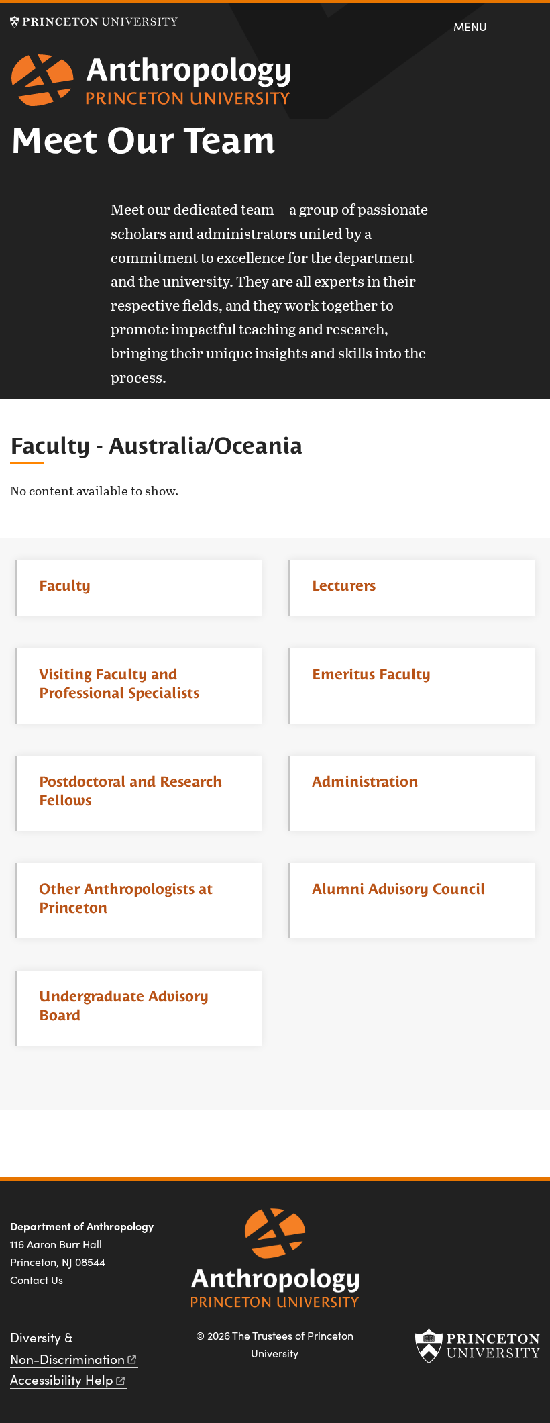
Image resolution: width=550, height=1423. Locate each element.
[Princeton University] (94, 22)
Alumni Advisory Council (398, 889)
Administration (365, 781)
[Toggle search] (530, 25)
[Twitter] (493, 1231)
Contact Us (36, 1280)
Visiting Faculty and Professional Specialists (119, 683)
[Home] (151, 85)
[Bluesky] (525, 1231)
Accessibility (61, 1379)
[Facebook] (429, 1231)
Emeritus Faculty (371, 674)
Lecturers (344, 585)
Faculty (65, 585)
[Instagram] (461, 1231)
